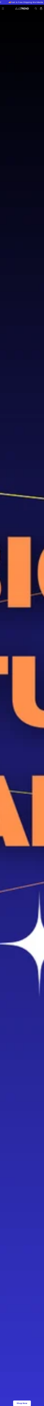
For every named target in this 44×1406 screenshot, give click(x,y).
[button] (3, 8)
